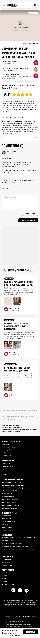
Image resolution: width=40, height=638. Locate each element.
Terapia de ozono (6, 515)
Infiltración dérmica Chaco (9, 508)
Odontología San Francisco (9, 450)
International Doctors (8, 584)
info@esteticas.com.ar (29, 616)
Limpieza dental (6, 518)
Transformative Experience (9, 552)
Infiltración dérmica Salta (9, 502)
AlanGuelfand (13, 61)
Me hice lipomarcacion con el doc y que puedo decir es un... (19, 283)
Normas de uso (22, 621)
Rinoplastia (9, 320)
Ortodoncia (5, 524)
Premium (4, 575)
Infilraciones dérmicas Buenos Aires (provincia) (15, 488)
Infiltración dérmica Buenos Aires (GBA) (13, 485)
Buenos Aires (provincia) (9, 469)
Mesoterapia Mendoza (8, 496)
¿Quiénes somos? (7, 559)
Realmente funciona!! (8, 540)
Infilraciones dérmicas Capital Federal (12, 482)
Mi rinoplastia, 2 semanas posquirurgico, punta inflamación (17, 326)
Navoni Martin (6, 444)
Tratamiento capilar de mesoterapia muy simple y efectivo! (18, 537)
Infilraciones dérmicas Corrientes (11, 505)
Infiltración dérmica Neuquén (10, 499)
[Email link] (27, 591)
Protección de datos (11, 621)
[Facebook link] (20, 591)
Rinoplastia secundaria (8, 521)
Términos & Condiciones (25, 626)
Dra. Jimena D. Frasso (18, 68)
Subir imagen (30, 214)
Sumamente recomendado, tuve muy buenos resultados (17, 549)
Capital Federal (6, 463)
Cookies (31, 621)
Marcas (4, 578)
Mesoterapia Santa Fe (8, 493)
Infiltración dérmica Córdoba (10, 491)
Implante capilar (10, 364)
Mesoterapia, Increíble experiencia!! (12, 543)
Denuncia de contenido (8, 565)
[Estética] (12, 5)
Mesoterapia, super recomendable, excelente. (15, 546)
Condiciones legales (25, 624)
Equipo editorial (6, 562)
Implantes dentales (7, 527)
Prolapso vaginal (6, 530)
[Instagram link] (13, 591)
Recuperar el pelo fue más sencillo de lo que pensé (17, 369)
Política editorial (11, 626)
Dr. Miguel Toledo (7, 453)
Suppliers (4, 581)
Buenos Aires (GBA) (7, 466)
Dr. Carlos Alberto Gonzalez (9, 447)
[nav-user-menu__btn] (35, 5)
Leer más (14, 294)
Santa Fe (4, 474)
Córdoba (4, 472)
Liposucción (9, 278)
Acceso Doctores (6, 573)
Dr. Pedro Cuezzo (6, 455)
